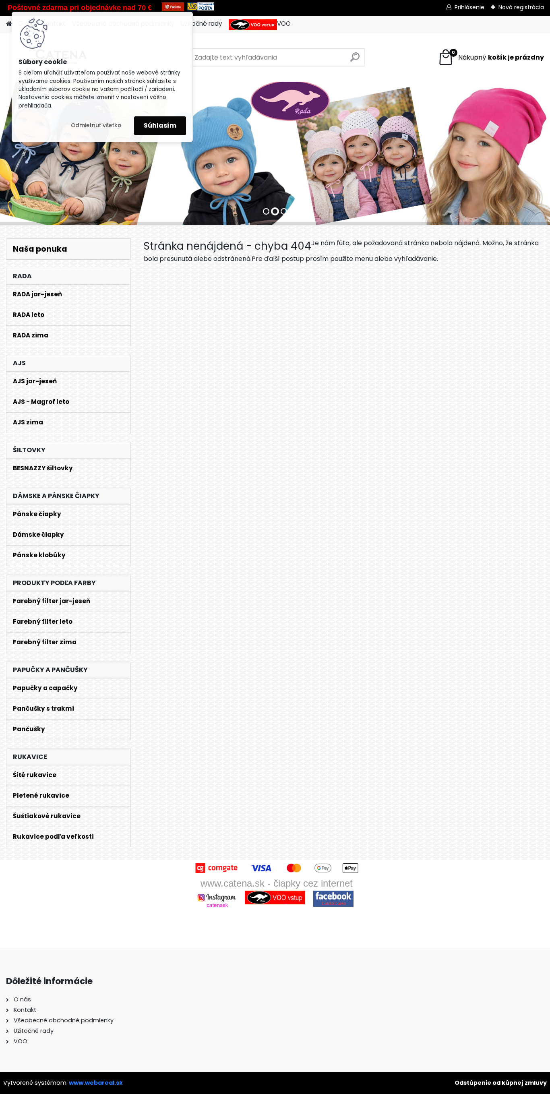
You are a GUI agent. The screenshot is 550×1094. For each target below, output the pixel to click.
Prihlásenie (469, 7)
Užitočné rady (201, 23)
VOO (284, 23)
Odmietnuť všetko (96, 125)
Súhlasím (160, 125)
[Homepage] (9, 24)
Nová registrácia (521, 7)
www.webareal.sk (96, 1083)
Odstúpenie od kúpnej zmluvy (501, 1083)
